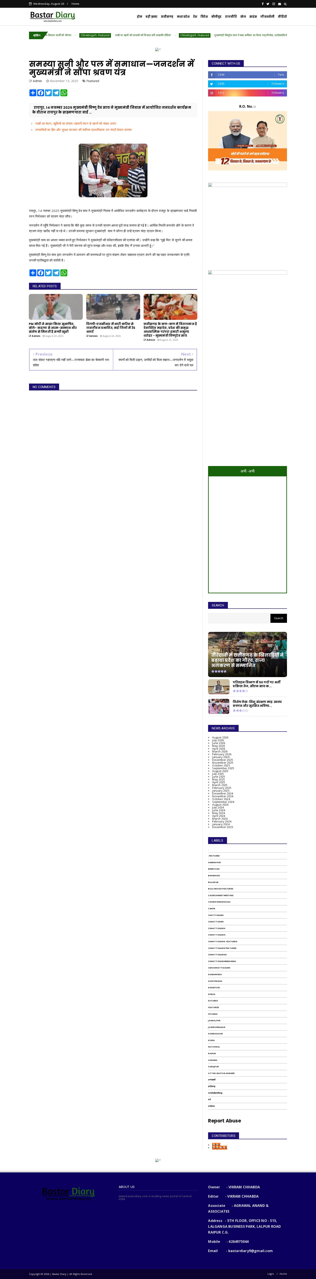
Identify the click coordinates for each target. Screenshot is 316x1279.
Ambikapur (214, 862)
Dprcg (211, 994)
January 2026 (220, 757)
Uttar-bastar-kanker (221, 1073)
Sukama (212, 1060)
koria (211, 1040)
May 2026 (218, 746)
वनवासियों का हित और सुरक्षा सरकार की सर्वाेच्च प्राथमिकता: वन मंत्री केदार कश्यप (83, 129)
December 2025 (222, 760)
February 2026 (221, 754)
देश (195, 17)
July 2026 (218, 740)
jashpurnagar (216, 1027)
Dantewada (215, 981)
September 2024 (223, 802)
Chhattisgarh (216, 928)
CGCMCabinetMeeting (220, 895)
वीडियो (282, 17)
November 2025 (222, 763)
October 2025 (221, 765)
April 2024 (218, 816)
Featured (92, 81)
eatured (213, 1000)
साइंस (253, 17)
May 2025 (218, 779)
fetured (212, 1014)
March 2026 (219, 751)
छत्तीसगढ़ (167, 17)
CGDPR (211, 908)
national (214, 1046)
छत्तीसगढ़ (211, 1086)
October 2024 (221, 799)
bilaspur (213, 882)
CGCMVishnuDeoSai (219, 901)
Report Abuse (224, 1120)
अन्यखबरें (211, 1079)
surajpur (213, 1066)
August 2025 (220, 771)
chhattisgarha (217, 954)
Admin (216, 1145)
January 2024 (220, 824)
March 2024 (219, 819)
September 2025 (223, 768)
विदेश (204, 17)
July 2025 (218, 774)
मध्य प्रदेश (183, 17)
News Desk (219, 1148)
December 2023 (222, 827)
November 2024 (222, 796)
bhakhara (214, 875)
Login (270, 1274)
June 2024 (218, 810)
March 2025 (219, 785)
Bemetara (214, 868)
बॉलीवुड (216, 17)
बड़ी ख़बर (151, 17)
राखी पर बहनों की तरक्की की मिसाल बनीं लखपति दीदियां (107, 35)
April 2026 (218, 749)
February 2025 (221, 788)
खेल (243, 17)
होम (139, 17)
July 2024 (218, 807)
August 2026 (220, 737)
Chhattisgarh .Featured (59, 35)
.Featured (214, 855)
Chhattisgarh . (217, 934)
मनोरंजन (211, 1106)
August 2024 (220, 805)
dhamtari (214, 987)
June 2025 (218, 777)
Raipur (212, 1053)
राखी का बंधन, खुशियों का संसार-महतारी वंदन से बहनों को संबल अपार (75, 123)
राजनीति (231, 17)
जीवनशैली (267, 17)
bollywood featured (220, 888)
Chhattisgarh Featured (222, 948)
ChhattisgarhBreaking (222, 961)
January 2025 (220, 791)
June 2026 (218, 743)
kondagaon (215, 1033)
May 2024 (218, 813)
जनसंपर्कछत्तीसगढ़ (215, 1093)
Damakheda (215, 974)
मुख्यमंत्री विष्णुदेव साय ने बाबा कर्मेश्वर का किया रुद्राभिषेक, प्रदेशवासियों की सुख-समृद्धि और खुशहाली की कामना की (237, 35)
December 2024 (222, 793)
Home (76, 4)
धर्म (209, 1099)
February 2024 (221, 821)
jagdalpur (214, 1020)
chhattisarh (216, 921)
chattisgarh (216, 915)
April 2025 (218, 782)
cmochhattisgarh (219, 967)
